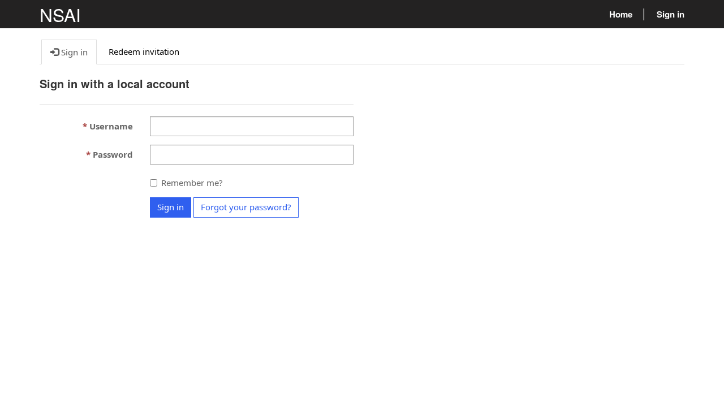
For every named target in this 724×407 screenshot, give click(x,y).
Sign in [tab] (73, 52)
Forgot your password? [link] (246, 207)
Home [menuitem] (620, 14)
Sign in (170, 207)
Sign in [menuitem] (670, 14)
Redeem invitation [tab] (144, 51)
